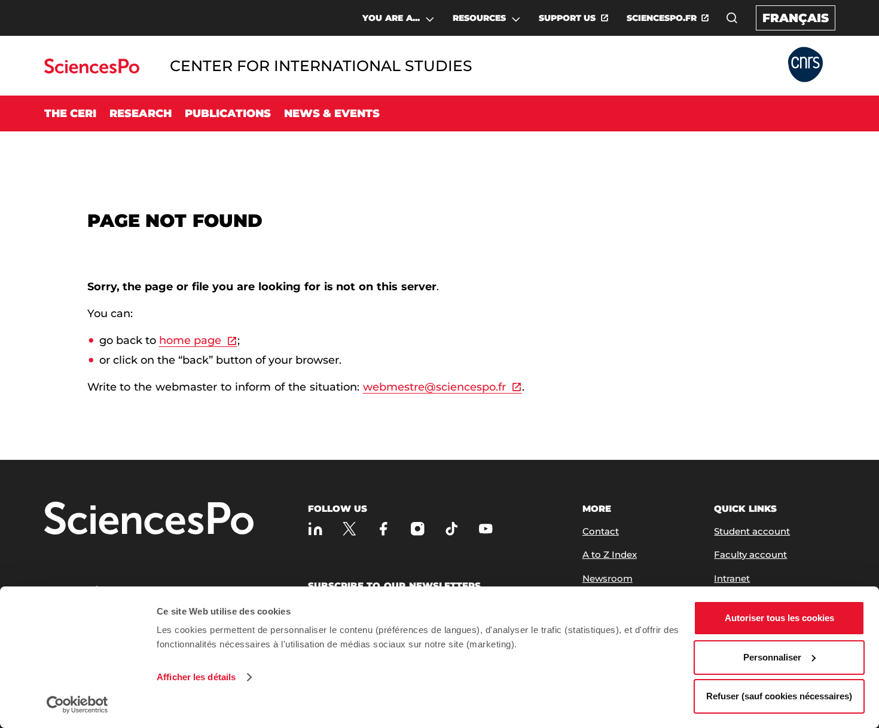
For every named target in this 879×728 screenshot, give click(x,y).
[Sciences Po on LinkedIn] (315, 528)
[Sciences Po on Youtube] (485, 528)
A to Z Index (609, 554)
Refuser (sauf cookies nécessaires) (779, 696)
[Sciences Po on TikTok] (451, 528)
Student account (752, 531)
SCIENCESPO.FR (662, 18)
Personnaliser (772, 657)
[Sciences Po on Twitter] (349, 528)
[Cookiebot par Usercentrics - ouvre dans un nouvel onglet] (77, 705)
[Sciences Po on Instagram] (417, 528)
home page (190, 340)
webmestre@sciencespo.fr (434, 387)
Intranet (732, 578)
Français (795, 18)
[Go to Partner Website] (805, 65)
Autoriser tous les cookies (779, 618)
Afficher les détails (196, 677)
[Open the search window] (732, 18)
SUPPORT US (567, 18)
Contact (600, 531)
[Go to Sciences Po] (91, 70)
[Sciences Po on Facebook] (383, 528)
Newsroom (607, 578)
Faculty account (750, 554)
